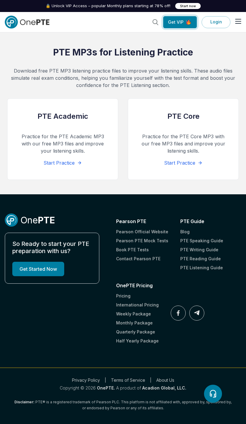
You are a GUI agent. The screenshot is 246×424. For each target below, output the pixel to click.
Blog (185, 231)
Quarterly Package (135, 331)
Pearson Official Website (142, 231)
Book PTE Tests (132, 249)
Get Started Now (38, 269)
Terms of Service (128, 380)
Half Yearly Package (137, 340)
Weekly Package (133, 313)
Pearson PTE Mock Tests (142, 240)
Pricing (123, 295)
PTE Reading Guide (200, 258)
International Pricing (137, 304)
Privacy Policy (86, 380)
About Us (165, 380)
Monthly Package (134, 322)
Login (216, 21)
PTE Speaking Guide (201, 240)
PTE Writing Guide (199, 249)
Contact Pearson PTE (138, 258)
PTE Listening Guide (201, 267)
